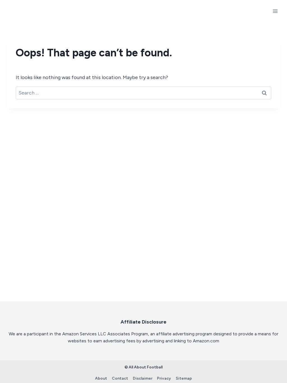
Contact (120, 378)
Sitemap (184, 378)
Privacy (164, 378)
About (101, 378)
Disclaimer (142, 378)
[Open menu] (275, 11)
